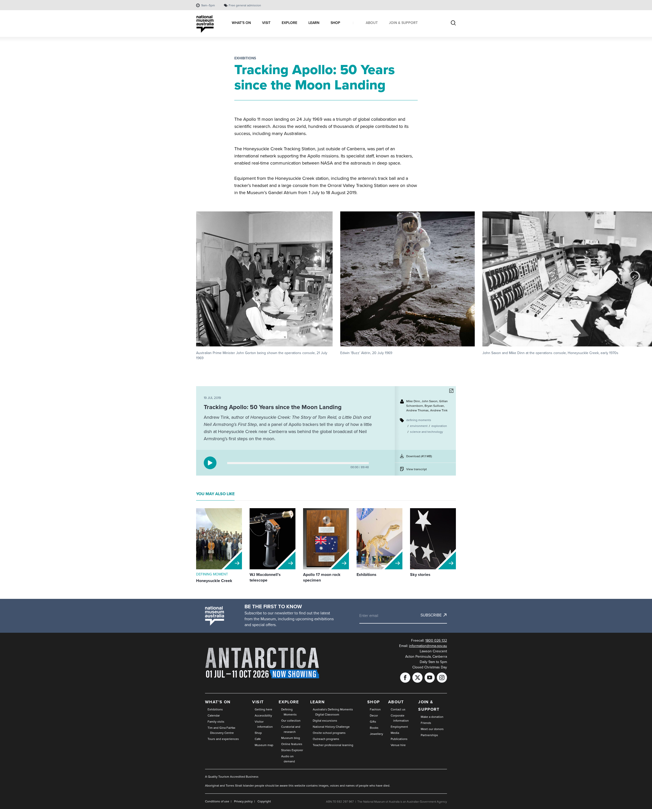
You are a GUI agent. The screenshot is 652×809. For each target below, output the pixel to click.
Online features (291, 744)
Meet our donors (432, 729)
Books (374, 727)
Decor (374, 715)
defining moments (418, 420)
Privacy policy (243, 801)
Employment (399, 726)
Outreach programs (326, 739)
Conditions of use (217, 801)
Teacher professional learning (333, 745)
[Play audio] (210, 462)
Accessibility (263, 715)
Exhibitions (245, 58)
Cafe (258, 739)
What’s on (218, 702)
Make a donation (432, 716)
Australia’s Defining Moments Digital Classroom (333, 712)
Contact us (398, 709)
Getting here (263, 709)
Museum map (264, 745)
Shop (258, 733)
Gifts (373, 721)
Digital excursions (325, 720)
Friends (426, 723)
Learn (317, 702)
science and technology (426, 431)
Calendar (214, 715)
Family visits (216, 721)
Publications (399, 739)
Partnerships (429, 735)
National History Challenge (331, 726)
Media (395, 733)
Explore (289, 702)
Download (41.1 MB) (419, 458)
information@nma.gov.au (428, 646)
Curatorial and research (290, 729)
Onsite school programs (329, 733)
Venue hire (398, 745)
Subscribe (431, 615)
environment (419, 426)
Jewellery (376, 734)
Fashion (375, 709)
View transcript (416, 469)
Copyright (264, 801)
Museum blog (290, 738)
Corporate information (400, 718)
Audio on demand (288, 759)
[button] (264, 286)
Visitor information (264, 724)
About (396, 702)
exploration (439, 426)
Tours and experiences (223, 739)
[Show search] (453, 23)
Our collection (291, 720)
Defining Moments (289, 712)
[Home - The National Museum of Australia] (205, 24)
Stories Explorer (292, 750)
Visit (258, 702)
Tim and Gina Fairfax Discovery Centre (221, 730)
